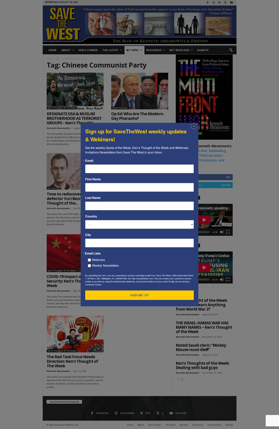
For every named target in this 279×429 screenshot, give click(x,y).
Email (89, 160)
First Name (93, 179)
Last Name (93, 197)
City (88, 234)
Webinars (98, 260)
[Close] (195, 126)
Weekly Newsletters (105, 265)
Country (91, 216)
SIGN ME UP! (139, 295)
